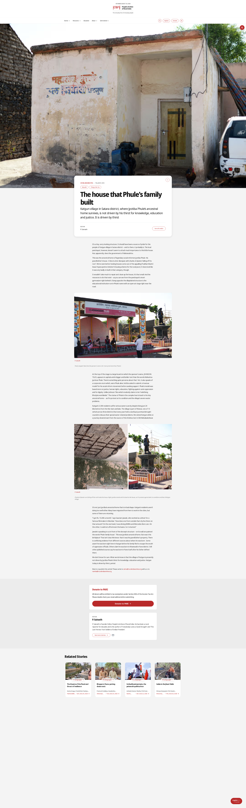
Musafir (84, 187)
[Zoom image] (242, 27)
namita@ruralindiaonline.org (101, 571)
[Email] (113, 635)
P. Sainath (83, 229)
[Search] (159, 20)
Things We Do (95, 187)
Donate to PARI (121, 603)
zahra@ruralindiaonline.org (132, 569)
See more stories (100, 635)
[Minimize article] (168, 180)
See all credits (159, 228)
